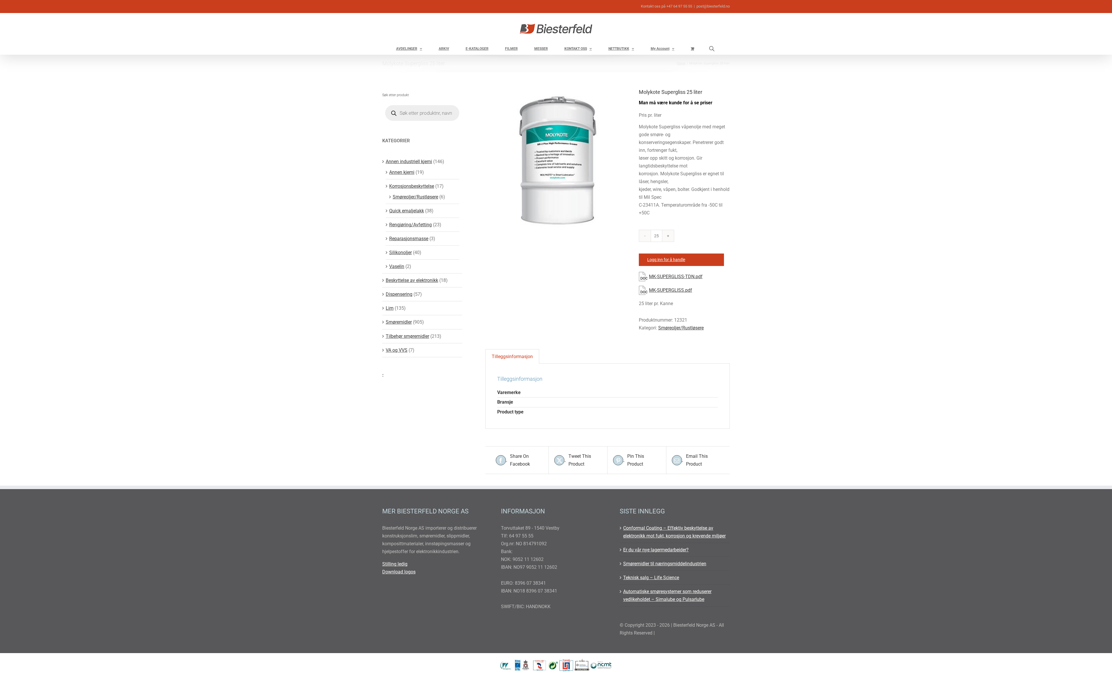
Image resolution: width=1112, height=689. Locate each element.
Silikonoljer (400, 252)
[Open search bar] (712, 48)
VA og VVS (396, 350)
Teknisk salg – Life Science (651, 577)
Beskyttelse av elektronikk (412, 280)
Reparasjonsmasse (408, 238)
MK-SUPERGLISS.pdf (670, 290)
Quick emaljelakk (406, 211)
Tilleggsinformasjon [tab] (512, 356)
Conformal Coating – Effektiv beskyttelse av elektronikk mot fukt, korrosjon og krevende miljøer (674, 532)
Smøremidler (399, 322)
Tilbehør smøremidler (407, 336)
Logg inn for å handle (666, 259)
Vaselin (396, 266)
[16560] (557, 160)
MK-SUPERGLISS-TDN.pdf (676, 276)
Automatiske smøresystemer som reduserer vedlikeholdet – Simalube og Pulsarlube (667, 595)
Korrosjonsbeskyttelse (411, 186)
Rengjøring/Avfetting (410, 224)
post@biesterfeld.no (713, 6)
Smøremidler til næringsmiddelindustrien (664, 563)
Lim (390, 308)
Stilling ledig (394, 564)
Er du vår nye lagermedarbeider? (656, 550)
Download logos (399, 572)
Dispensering (399, 294)
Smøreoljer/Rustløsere (681, 328)
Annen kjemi (401, 172)
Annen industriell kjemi (409, 161)
